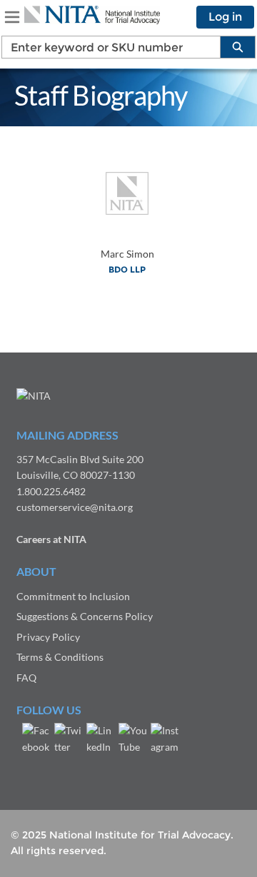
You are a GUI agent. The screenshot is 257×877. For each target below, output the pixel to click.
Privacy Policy (48, 637)
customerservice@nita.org (74, 507)
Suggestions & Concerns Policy (84, 616)
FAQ (26, 677)
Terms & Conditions (60, 657)
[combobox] (105, 47)
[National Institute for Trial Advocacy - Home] (92, 15)
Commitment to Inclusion (73, 596)
